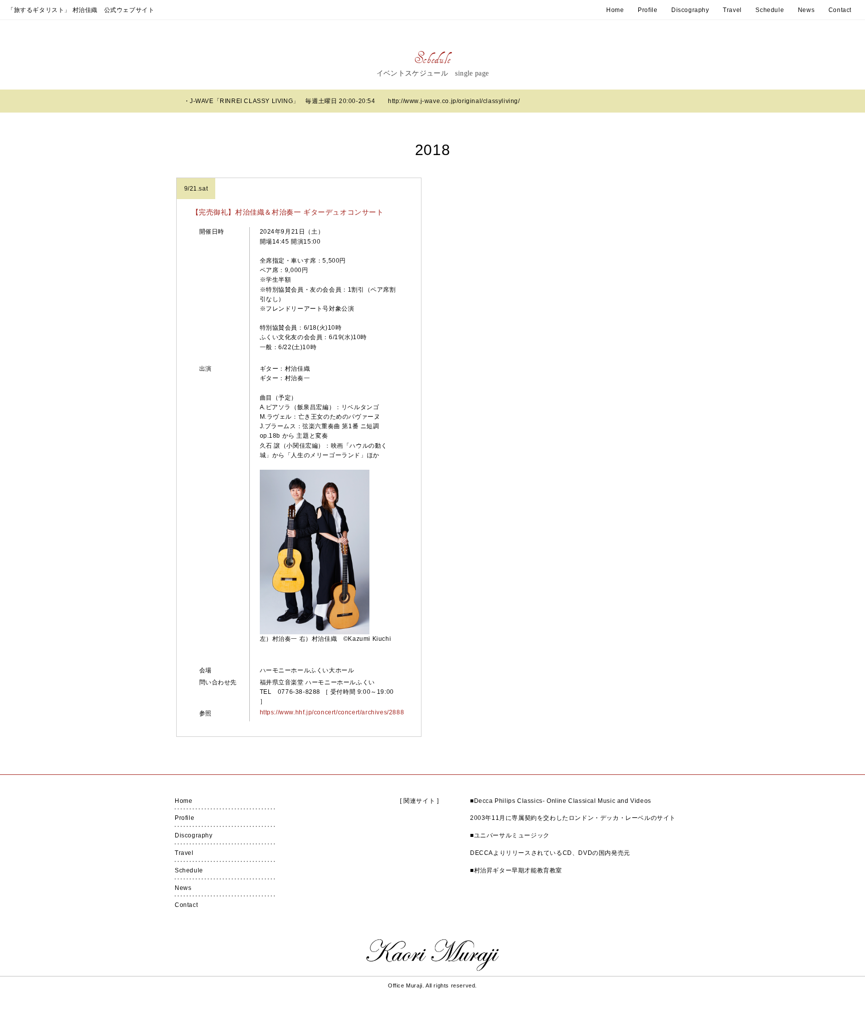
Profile (647, 10)
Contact (839, 10)
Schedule (769, 10)
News (806, 10)
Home (615, 10)
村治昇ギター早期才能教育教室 (518, 870)
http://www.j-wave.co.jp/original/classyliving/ (454, 101)
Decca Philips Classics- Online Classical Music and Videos (562, 800)
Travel (732, 10)
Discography (690, 10)
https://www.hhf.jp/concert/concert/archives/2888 (329, 712)
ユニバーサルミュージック (512, 835)
